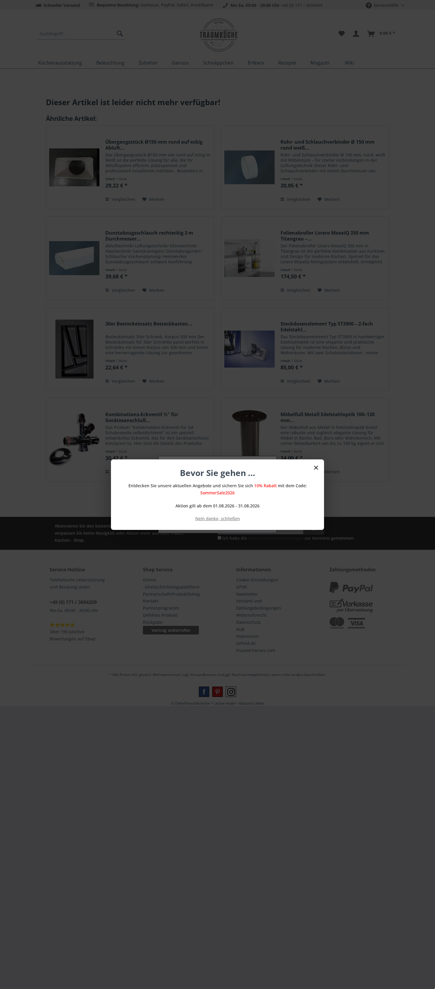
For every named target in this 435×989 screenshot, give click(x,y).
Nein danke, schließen (217, 518)
